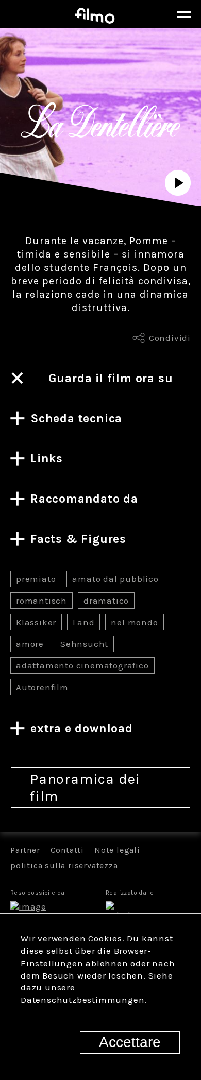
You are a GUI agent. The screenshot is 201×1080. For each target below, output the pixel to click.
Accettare (130, 1042)
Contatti (67, 850)
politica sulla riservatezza (64, 865)
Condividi (170, 338)
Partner (25, 850)
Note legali (117, 850)
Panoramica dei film (85, 787)
